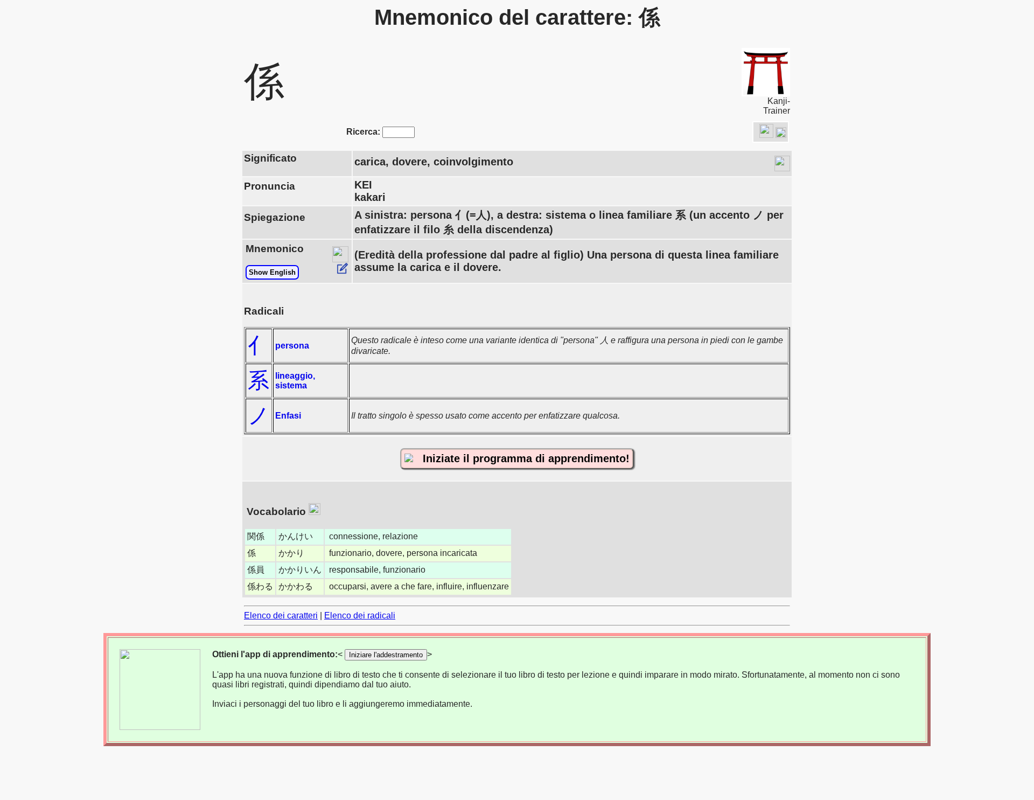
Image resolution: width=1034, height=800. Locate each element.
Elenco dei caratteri (281, 615)
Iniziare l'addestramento (386, 655)
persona (292, 345)
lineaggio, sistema (295, 380)
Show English (272, 272)
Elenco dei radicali (359, 615)
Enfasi (288, 415)
